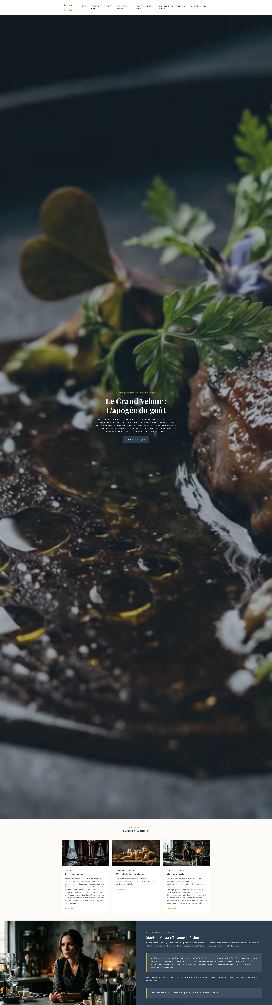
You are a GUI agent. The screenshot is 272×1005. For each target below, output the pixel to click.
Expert (68, 7)
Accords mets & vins (198, 7)
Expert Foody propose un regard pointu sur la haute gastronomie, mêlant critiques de (185, 889)
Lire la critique (136, 439)
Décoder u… (74, 903)
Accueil (84, 6)
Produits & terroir (122, 7)
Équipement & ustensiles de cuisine (172, 7)
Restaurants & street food (101, 7)
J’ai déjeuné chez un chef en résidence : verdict (138, 425)
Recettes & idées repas (144, 7)
